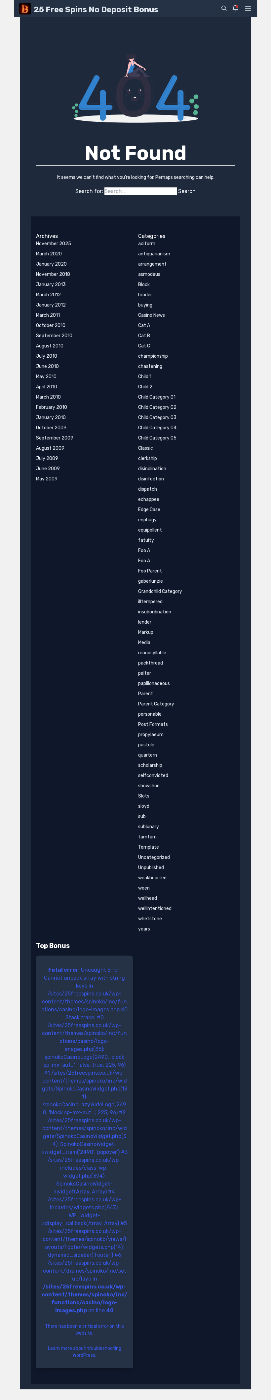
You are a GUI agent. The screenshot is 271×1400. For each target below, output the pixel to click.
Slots (143, 796)
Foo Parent (150, 571)
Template (148, 847)
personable (150, 714)
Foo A (144, 550)
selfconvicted (153, 775)
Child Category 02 (157, 407)
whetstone (150, 919)
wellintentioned (155, 908)
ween (144, 888)
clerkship (147, 458)
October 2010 (50, 325)
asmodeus (149, 274)
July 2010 (46, 356)
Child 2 (145, 387)
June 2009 (48, 469)
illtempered (150, 601)
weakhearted (152, 878)
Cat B (144, 336)
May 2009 (47, 479)
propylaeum (151, 734)
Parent (145, 694)
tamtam (147, 837)
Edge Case (149, 509)
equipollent (150, 530)
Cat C (144, 346)
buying (145, 305)
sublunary (148, 827)
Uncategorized (154, 857)
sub (142, 816)
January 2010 (51, 417)
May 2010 (46, 376)
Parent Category (156, 704)
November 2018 (53, 274)
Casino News (151, 315)
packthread (150, 663)
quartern (147, 755)
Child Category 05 (157, 438)
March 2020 (49, 254)
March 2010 (48, 397)
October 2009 (51, 428)
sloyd (143, 806)
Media (144, 642)
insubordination (154, 612)
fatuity (146, 540)
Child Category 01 (156, 397)
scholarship (150, 765)
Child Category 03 (157, 417)
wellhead (147, 898)
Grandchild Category (160, 591)
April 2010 (46, 387)
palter (144, 673)
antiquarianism (154, 254)
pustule (146, 745)
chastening (150, 366)
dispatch (147, 489)
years (144, 929)
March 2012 (48, 295)
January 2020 (51, 264)
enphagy (147, 520)
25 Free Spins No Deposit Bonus (96, 9)
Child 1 (144, 376)
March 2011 (48, 315)
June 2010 (47, 366)
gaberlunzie (150, 581)
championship (153, 356)
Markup (145, 632)
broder (145, 295)
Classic (145, 448)
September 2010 (54, 336)
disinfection (151, 479)
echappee (148, 499)
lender (144, 622)
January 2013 (51, 284)
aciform (146, 243)
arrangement (152, 264)
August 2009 (50, 448)
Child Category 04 (157, 428)
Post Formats (153, 724)
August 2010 (49, 346)
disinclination (152, 469)
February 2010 (51, 407)
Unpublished (151, 867)
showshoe (149, 786)
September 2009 (54, 438)
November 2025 (53, 243)
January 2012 (51, 305)
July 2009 (47, 458)
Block (144, 284)
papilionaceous (154, 683)
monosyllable (152, 653)
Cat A (144, 325)
